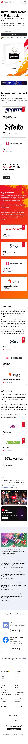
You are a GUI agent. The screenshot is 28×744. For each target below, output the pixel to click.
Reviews (9, 119)
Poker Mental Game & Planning (8, 549)
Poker (2, 674)
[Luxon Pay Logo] (14, 459)
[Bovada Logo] (14, 229)
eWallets (3, 681)
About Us (17, 702)
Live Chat (3, 706)
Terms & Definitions (6, 695)
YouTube (17, 695)
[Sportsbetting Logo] (14, 111)
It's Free (14, 34)
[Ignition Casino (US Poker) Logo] (14, 281)
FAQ (16, 704)
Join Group (15, 648)
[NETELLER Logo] (14, 442)
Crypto (2, 676)
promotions (18, 37)
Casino (2, 679)
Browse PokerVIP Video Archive (9, 488)
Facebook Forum (19, 692)
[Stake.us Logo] (14, 127)
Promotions (18, 676)
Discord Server (18, 690)
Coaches (3, 688)
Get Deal (14, 68)
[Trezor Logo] (14, 57)
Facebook (17, 688)
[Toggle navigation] (25, 2)
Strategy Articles (5, 692)
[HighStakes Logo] (14, 143)
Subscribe (6, 177)
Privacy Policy (18, 706)
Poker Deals (18, 674)
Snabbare (23, 658)
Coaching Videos (5, 690)
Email (2, 704)
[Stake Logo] (14, 246)
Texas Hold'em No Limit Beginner (8, 561)
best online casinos (18, 614)
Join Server (15, 630)
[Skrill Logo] (14, 426)
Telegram (3, 702)
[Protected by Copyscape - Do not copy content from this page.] (14, 729)
